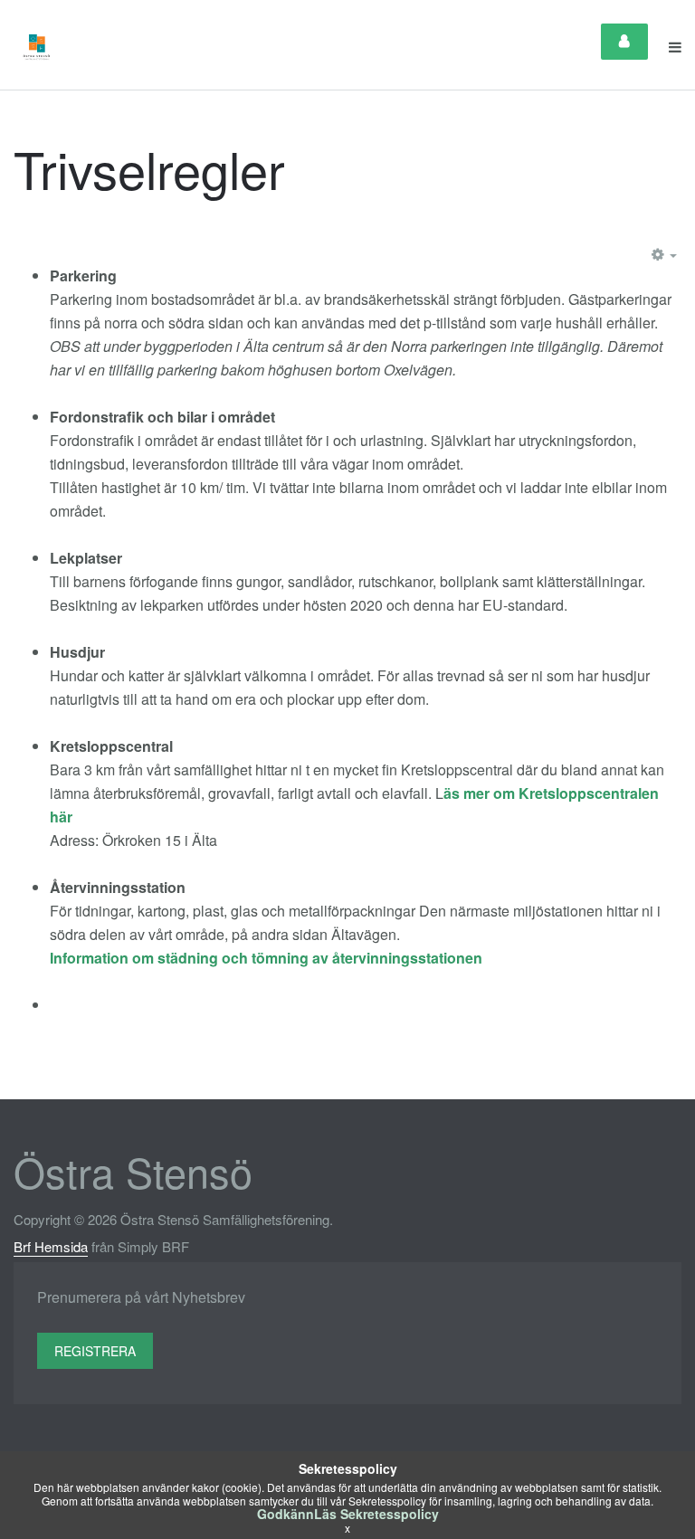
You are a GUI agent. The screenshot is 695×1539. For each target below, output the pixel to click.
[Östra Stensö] (37, 47)
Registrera (95, 1351)
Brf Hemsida (51, 1246)
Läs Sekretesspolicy (376, 1514)
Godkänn (285, 1514)
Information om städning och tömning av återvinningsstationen (268, 957)
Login (624, 42)
